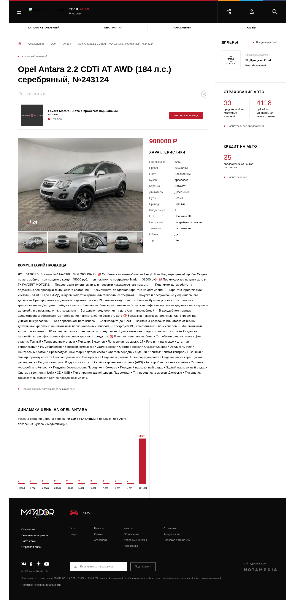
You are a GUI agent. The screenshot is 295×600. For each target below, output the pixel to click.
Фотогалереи (182, 27)
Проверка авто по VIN (176, 540)
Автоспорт (100, 540)
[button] (133, 223)
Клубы (251, 27)
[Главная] (19, 43)
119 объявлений (83, 418)
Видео (74, 534)
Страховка (169, 528)
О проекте (28, 529)
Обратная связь (31, 546)
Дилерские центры (135, 540)
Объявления (131, 534)
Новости (99, 528)
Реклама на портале (34, 535)
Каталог (128, 528)
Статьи (98, 534)
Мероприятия (113, 27)
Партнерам (28, 541)
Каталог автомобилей (43, 27)
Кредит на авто (172, 534)
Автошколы (131, 546)
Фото (73, 528)
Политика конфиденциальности (41, 584)
